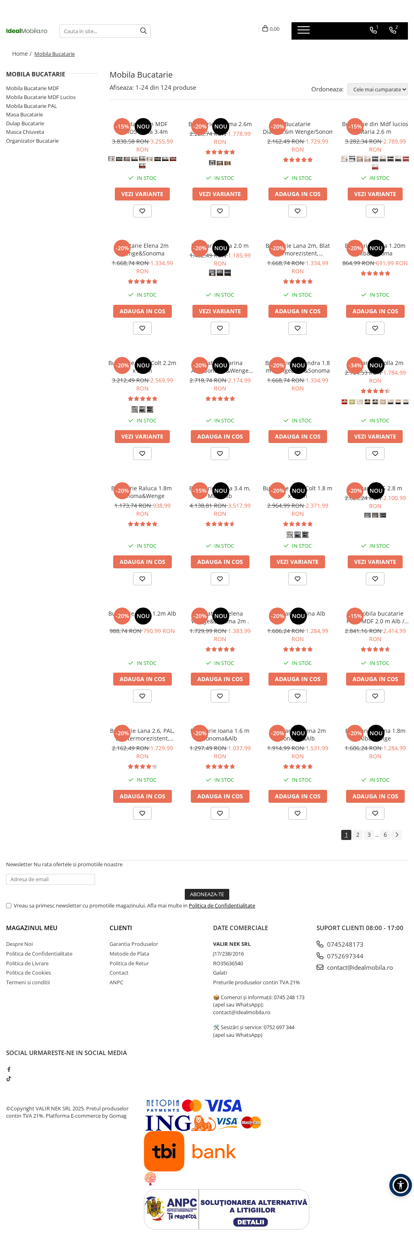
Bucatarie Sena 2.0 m (220, 245)
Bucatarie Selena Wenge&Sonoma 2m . (220, 617)
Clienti (121, 928)
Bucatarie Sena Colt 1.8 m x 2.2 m (297, 492)
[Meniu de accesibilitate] (400, 1185)
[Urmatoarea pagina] (396, 835)
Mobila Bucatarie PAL (31, 106)
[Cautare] (143, 31)
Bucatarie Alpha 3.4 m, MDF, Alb (220, 492)
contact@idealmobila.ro (359, 967)
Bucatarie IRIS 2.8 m (375, 488)
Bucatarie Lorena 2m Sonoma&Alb (298, 734)
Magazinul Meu (31, 928)
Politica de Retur (129, 963)
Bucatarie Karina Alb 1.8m (297, 617)
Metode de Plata (129, 953)
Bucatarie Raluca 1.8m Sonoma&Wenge (142, 492)
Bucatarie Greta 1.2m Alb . (142, 617)
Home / (22, 53)
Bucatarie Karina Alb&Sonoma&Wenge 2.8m (220, 366)
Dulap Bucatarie (25, 123)
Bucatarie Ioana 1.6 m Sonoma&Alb (219, 734)
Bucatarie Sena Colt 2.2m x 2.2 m (142, 366)
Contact (119, 972)
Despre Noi (19, 943)
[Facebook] (8, 1069)
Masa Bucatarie (24, 114)
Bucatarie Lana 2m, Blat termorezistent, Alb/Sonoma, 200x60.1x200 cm (298, 249)
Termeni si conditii (28, 982)
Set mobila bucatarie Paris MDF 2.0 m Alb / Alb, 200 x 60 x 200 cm (375, 617)
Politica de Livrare (27, 963)
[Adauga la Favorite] (142, 211)
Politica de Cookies (28, 972)
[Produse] (305, 32)
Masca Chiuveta (25, 131)
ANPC (116, 982)
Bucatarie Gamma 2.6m (220, 124)
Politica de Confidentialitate (222, 905)
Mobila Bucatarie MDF (32, 88)
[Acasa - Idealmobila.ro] (26, 31)
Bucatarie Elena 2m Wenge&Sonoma (142, 249)
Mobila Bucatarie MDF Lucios (41, 97)
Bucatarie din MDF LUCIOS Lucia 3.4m (142, 127)
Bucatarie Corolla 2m (375, 363)
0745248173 (344, 944)
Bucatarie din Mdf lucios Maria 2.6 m (375, 127)
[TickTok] (8, 1078)
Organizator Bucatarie (32, 140)
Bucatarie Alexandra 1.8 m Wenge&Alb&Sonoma (297, 366)
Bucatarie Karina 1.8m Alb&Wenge (375, 734)
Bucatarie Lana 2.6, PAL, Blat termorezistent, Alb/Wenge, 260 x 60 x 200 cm (142, 734)
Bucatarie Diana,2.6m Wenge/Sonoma (297, 127)
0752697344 (344, 956)
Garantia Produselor (134, 943)
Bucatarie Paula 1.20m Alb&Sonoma (375, 249)
